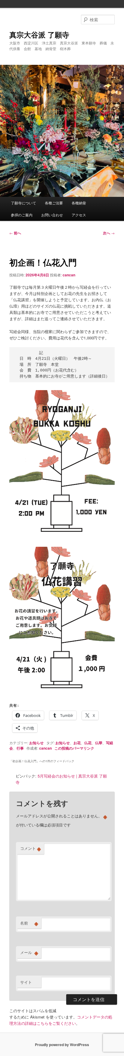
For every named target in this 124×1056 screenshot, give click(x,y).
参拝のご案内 (22, 214)
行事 (20, 748)
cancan (69, 275)
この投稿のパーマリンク (74, 748)
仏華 (98, 742)
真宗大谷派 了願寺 (39, 34)
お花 (77, 742)
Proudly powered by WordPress (62, 1044)
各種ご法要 (54, 202)
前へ (15, 233)
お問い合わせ (52, 214)
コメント (30, 848)
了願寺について (23, 202)
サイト (26, 982)
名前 (29, 923)
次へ (109, 233)
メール (29, 952)
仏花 (87, 742)
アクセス (79, 214)
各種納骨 (79, 202)
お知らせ (36, 742)
